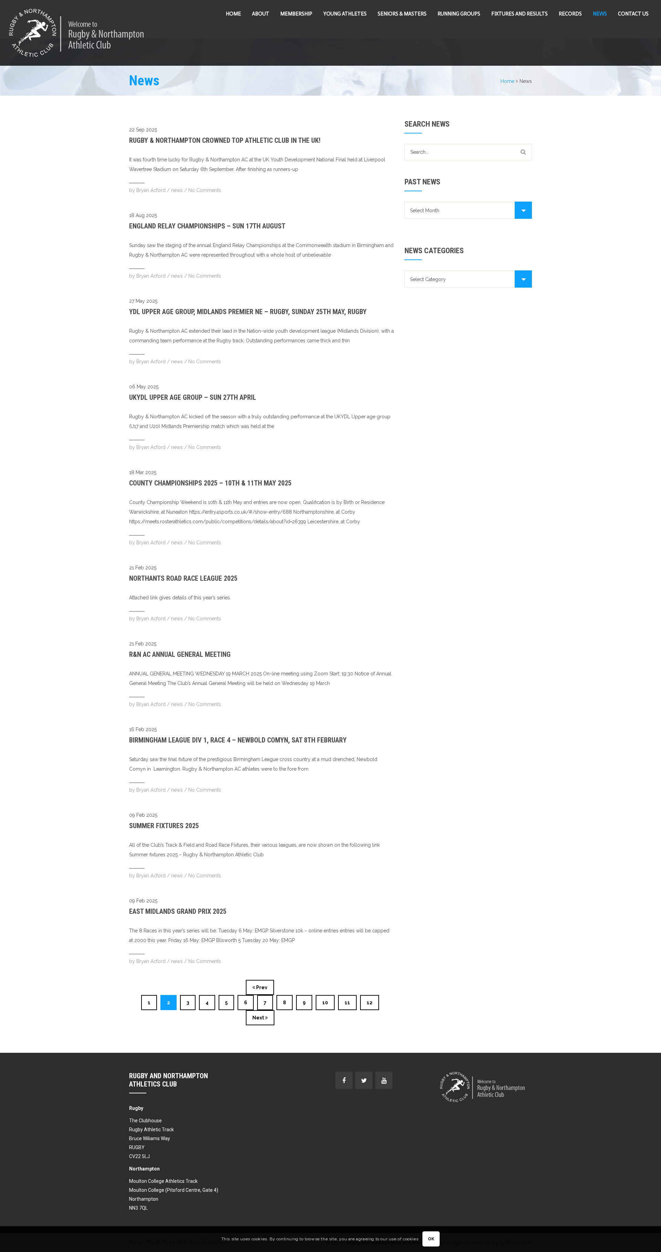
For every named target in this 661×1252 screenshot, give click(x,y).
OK (431, 1239)
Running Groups (459, 14)
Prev (261, 987)
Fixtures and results (519, 14)
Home (233, 14)
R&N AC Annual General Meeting (180, 654)
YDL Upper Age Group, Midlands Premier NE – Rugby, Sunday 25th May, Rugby (248, 312)
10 (325, 1002)
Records (570, 14)
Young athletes (345, 14)
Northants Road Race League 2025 (183, 578)
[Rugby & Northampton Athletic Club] (77, 33)
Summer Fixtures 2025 (164, 826)
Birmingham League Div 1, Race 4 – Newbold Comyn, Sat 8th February (238, 740)
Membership (296, 14)
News (600, 14)
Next (258, 1017)
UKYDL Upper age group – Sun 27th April (192, 397)
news (177, 190)
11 (347, 1002)
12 (370, 1002)
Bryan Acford (151, 190)
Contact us (633, 14)
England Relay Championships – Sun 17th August (207, 226)
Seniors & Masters (402, 14)
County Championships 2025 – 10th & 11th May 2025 (210, 483)
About (260, 14)
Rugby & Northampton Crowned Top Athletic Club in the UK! (225, 140)
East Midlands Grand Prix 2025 (178, 911)
